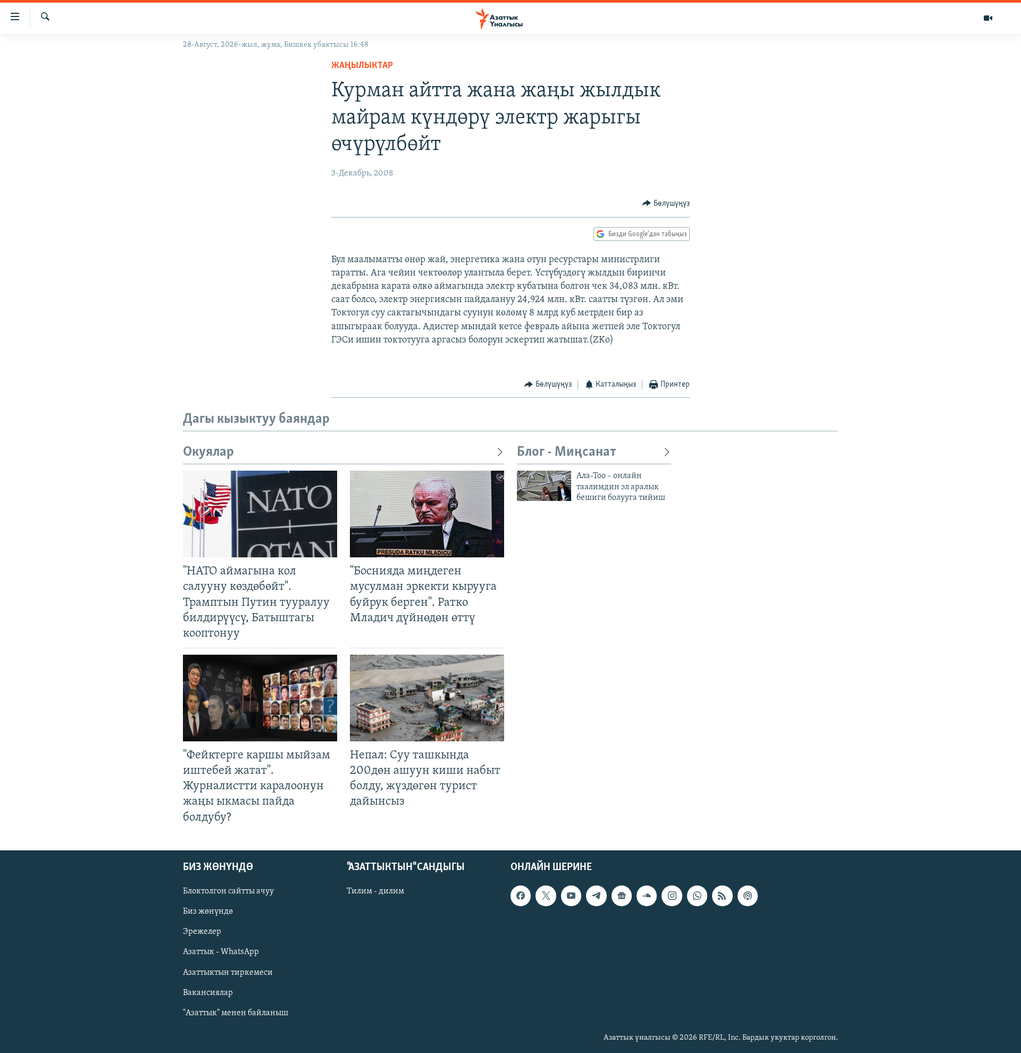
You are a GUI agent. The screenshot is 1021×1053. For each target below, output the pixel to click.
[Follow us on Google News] (622, 895)
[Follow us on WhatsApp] (697, 895)
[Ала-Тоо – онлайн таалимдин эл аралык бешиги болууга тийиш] (544, 486)
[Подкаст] (748, 895)
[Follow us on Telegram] (596, 895)
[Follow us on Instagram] (672, 895)
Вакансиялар (208, 992)
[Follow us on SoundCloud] (647, 895)
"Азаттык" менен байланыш (235, 1012)
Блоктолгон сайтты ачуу (228, 891)
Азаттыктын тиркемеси (228, 972)
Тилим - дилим (375, 891)
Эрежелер (202, 931)
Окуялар (208, 452)
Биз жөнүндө (208, 911)
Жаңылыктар (362, 66)
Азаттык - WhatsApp (221, 952)
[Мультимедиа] (988, 18)
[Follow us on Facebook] (520, 895)
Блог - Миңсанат (566, 452)
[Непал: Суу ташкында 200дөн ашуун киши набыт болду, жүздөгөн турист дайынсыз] (427, 698)
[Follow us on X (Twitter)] (545, 895)
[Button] (666, 204)
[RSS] (722, 895)
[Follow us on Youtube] (571, 895)
